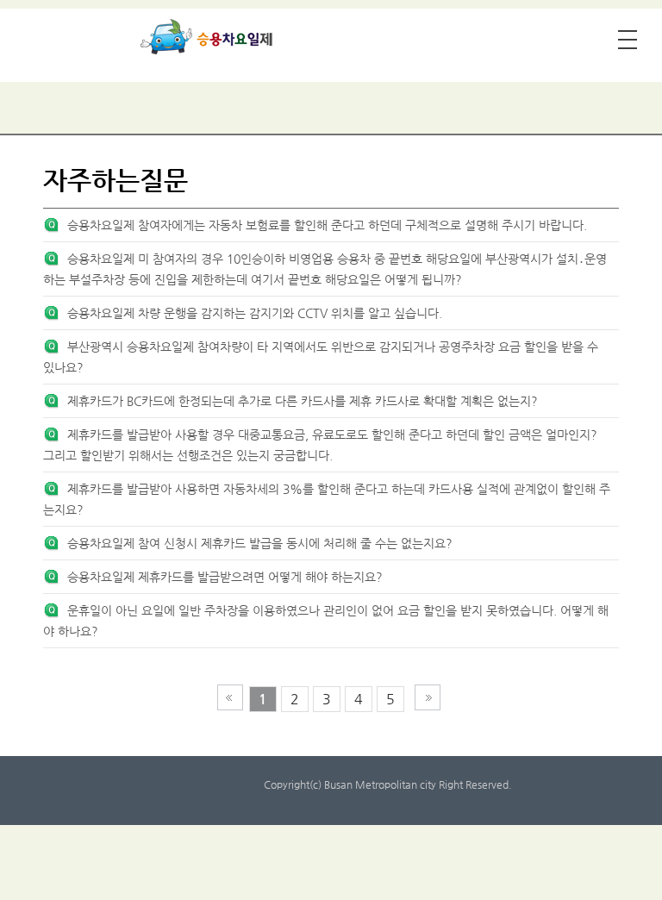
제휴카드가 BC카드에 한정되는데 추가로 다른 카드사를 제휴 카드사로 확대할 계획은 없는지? (302, 401)
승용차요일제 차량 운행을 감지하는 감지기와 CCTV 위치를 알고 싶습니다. (254, 313)
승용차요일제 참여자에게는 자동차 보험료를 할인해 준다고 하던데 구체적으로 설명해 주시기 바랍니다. (327, 225)
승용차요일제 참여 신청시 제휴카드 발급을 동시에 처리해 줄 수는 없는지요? (260, 543)
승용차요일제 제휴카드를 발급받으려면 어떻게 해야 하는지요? (225, 577)
